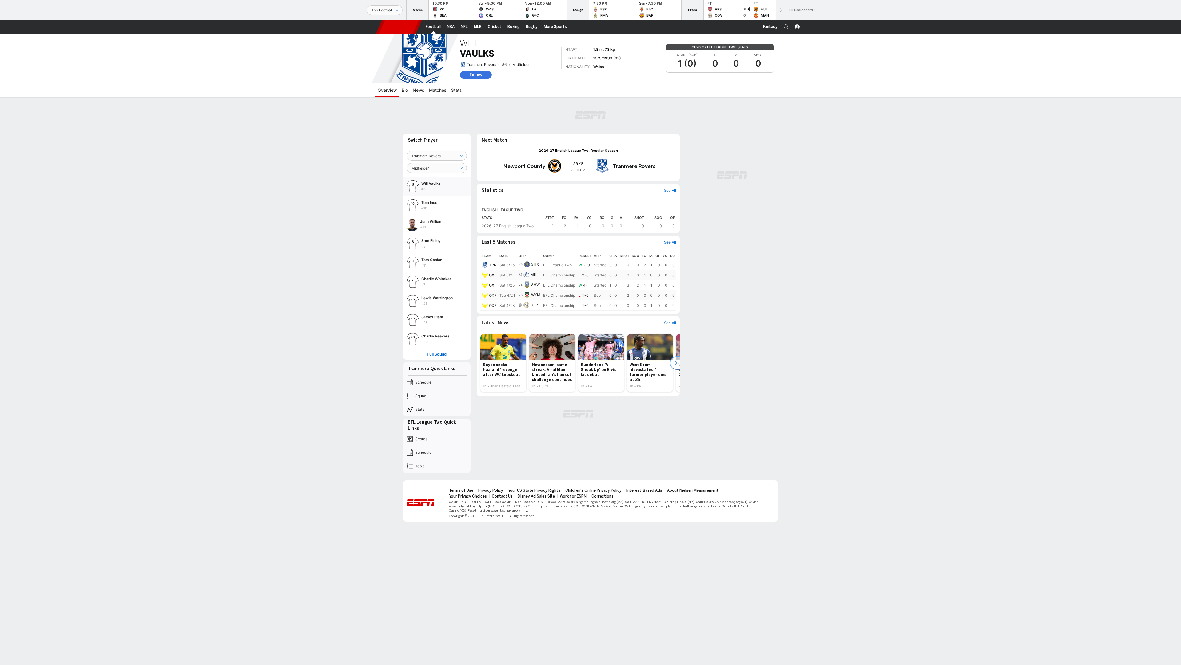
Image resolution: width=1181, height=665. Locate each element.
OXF (492, 275)
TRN (493, 265)
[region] (605, 222)
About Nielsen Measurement (692, 490)
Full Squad (437, 354)
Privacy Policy (490, 490)
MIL (534, 274)
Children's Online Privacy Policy (593, 490)
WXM (535, 294)
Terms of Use (461, 490)
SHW (535, 284)
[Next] (780, 10)
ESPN (399, 27)
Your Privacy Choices (468, 496)
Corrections (602, 496)
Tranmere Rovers (481, 64)
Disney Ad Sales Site (536, 496)
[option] (503, 363)
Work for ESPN (573, 496)
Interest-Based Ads (644, 490)
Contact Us (502, 496)
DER (534, 305)
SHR (535, 264)
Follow (476, 74)
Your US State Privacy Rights (534, 490)
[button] (786, 26)
